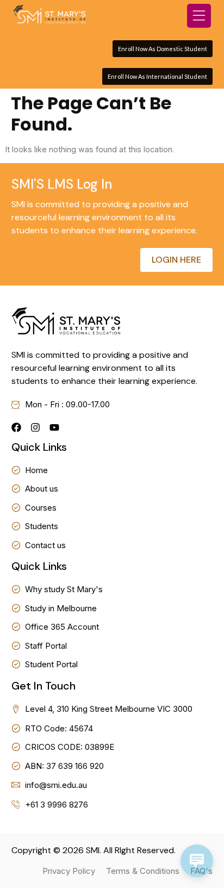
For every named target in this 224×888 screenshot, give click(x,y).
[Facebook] (16, 427)
